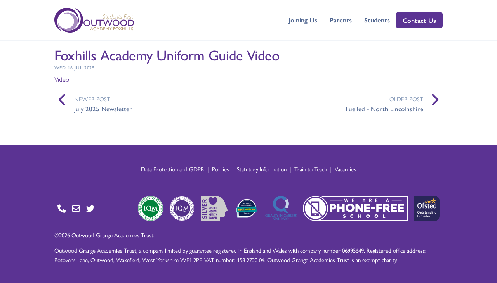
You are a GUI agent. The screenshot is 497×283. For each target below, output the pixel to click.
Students (377, 19)
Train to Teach (310, 169)
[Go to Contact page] (61, 208)
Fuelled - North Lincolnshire (384, 108)
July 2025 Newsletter (103, 108)
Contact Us (419, 20)
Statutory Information (262, 169)
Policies (220, 169)
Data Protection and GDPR (172, 169)
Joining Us (302, 19)
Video (61, 79)
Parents (341, 19)
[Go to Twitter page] (90, 208)
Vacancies (345, 169)
